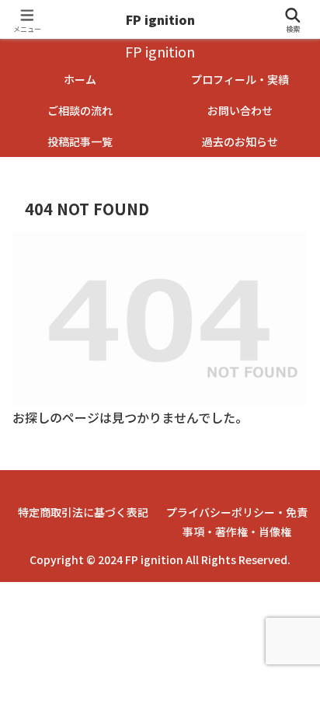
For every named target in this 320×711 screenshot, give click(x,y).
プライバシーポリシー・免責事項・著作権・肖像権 (237, 521)
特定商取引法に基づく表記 (83, 512)
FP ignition (160, 19)
